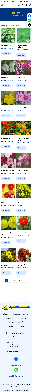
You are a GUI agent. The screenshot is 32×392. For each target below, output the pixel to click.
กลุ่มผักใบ (16, 13)
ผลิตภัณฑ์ (26, 314)
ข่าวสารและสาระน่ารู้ (11, 318)
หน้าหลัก (10, 15)
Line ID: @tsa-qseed (16, 376)
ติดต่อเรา (23, 318)
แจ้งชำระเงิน (21, 326)
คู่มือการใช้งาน (11, 326)
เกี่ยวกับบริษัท (16, 314)
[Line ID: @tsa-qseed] (16, 370)
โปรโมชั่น (21, 322)
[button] (18, 5)
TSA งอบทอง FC (16, 365)
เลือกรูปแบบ (6, 53)
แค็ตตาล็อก (12, 322)
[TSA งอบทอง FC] (16, 359)
